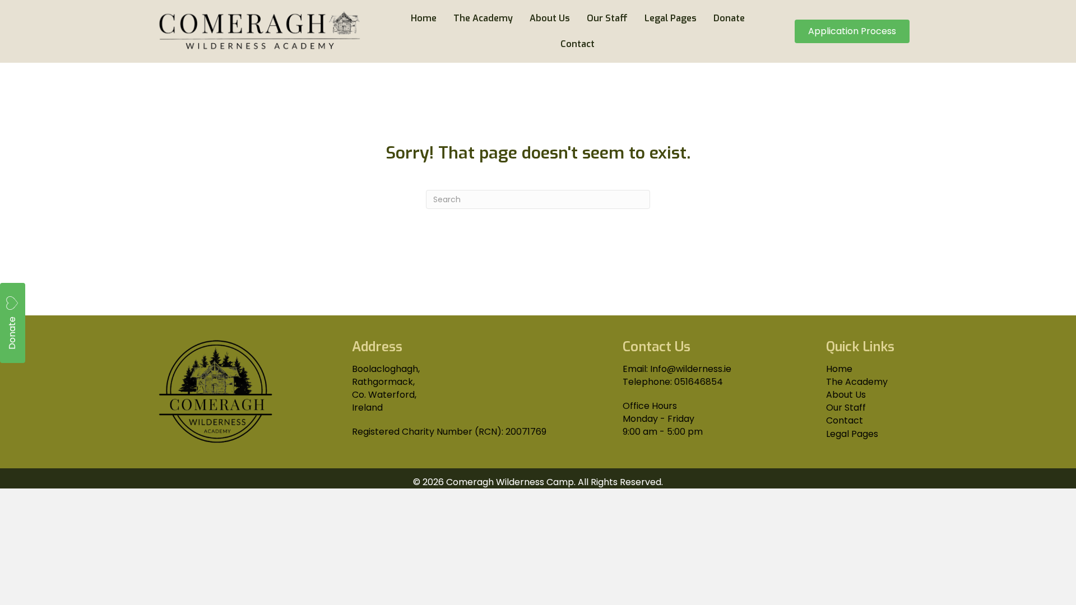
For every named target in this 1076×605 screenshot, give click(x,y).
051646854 (698, 381)
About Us (846, 394)
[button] (12, 323)
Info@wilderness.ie (690, 368)
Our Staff (846, 407)
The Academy (857, 381)
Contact (844, 420)
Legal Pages (852, 433)
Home (839, 368)
